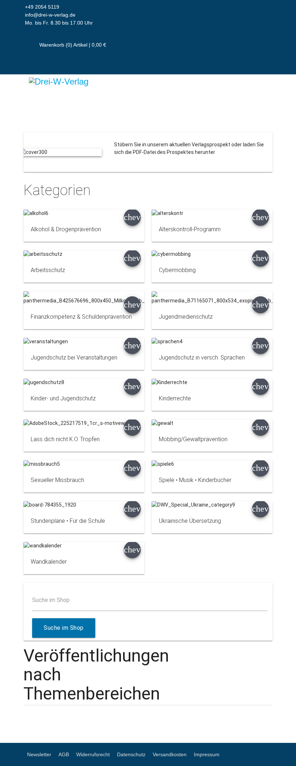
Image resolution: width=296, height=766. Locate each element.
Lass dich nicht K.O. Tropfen (65, 439)
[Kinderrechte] (212, 382)
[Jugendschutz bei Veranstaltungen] (83, 341)
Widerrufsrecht (93, 754)
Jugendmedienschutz (186, 316)
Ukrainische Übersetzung (190, 520)
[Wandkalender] (83, 546)
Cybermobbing (177, 270)
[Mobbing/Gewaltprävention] (212, 423)
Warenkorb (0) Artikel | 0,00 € (72, 45)
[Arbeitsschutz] (83, 254)
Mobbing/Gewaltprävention (193, 439)
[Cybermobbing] (212, 254)
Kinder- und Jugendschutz (63, 398)
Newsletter (39, 754)
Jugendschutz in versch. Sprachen (202, 357)
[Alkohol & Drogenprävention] (83, 213)
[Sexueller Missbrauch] (83, 464)
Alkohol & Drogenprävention (66, 229)
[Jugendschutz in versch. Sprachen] (212, 341)
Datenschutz (131, 754)
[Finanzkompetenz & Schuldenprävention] (83, 298)
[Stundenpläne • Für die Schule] (83, 505)
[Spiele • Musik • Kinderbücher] (212, 464)
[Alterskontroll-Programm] (212, 213)
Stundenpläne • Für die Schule (68, 520)
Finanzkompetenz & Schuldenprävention (81, 316)
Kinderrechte (175, 398)
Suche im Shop (51, 600)
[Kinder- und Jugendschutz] (83, 382)
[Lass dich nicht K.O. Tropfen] (83, 423)
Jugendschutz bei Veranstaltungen (74, 357)
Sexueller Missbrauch (57, 480)
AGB (63, 754)
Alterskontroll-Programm (190, 229)
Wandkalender (49, 561)
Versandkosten (170, 754)
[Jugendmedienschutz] (212, 298)
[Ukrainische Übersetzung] (212, 505)
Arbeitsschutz (48, 270)
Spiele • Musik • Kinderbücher (195, 480)
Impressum (206, 754)
